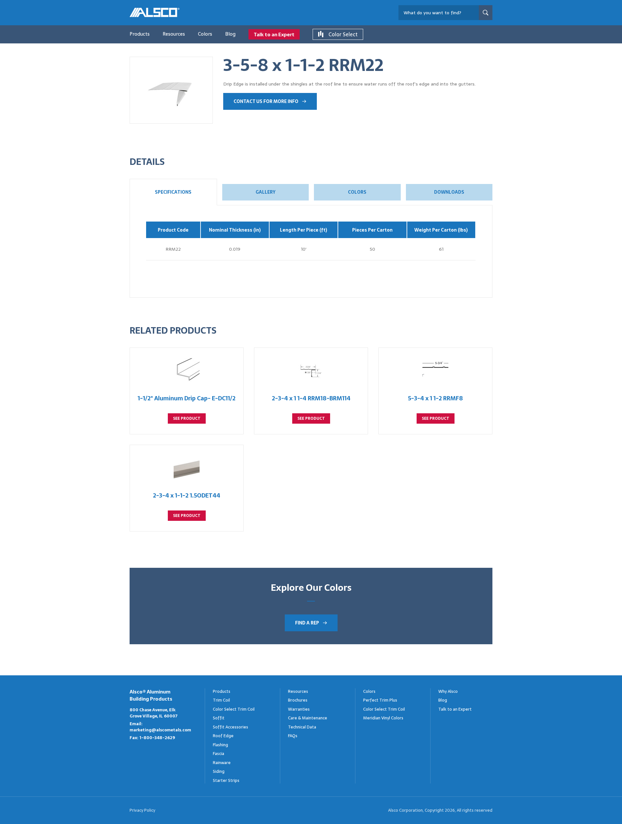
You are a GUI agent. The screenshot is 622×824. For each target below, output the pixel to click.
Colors (205, 34)
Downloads (449, 192)
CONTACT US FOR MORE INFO (266, 101)
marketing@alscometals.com (160, 730)
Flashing (220, 744)
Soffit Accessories (230, 727)
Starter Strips (226, 780)
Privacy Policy (142, 810)
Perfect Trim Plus (380, 700)
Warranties (299, 709)
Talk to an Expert (274, 34)
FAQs (292, 735)
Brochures (297, 700)
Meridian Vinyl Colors (383, 718)
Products (140, 34)
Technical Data (302, 727)
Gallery (265, 192)
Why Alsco (448, 691)
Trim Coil (221, 700)
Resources (174, 34)
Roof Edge (223, 735)
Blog (230, 34)
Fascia (218, 753)
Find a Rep (307, 622)
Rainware (222, 762)
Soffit (219, 718)
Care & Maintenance (307, 718)
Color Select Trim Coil (234, 709)
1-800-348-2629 (157, 737)
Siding (219, 771)
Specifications (173, 192)
